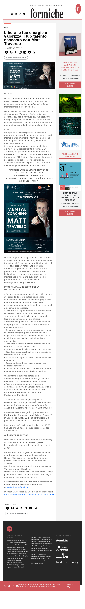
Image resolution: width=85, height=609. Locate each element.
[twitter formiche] (9, 586)
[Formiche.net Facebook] (12, 14)
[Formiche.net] (78, 9)
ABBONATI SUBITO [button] (70, 84)
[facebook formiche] (5, 586)
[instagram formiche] (13, 586)
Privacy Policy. (50, 586)
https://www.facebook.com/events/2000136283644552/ (31, 494)
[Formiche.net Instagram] (20, 14)
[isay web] (68, 586)
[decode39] (67, 555)
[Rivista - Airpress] (67, 548)
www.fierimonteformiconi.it (18, 487)
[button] (7, 14)
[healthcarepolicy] (67, 562)
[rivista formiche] (70, 176)
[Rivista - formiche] (67, 541)
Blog (6, 27)
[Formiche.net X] (16, 14)
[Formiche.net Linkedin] (24, 14)
